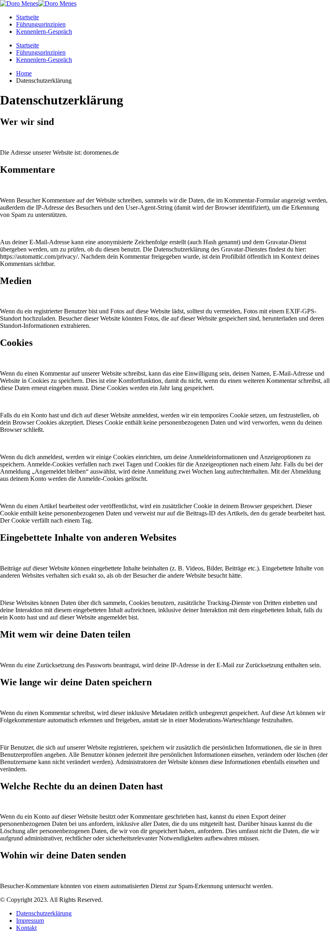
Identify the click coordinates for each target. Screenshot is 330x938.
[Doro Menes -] (38, 3)
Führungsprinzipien (41, 24)
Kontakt (26, 927)
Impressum (30, 920)
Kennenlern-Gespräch (44, 31)
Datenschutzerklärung (44, 913)
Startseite (27, 17)
